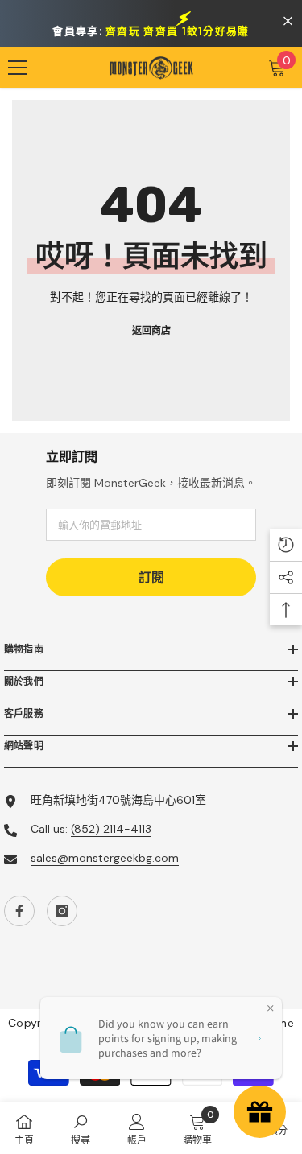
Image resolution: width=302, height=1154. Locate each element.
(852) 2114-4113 (111, 829)
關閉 (288, 21)
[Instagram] (62, 911)
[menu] (17, 67)
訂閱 (151, 577)
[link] (80, 1128)
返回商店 (151, 330)
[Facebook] (19, 911)
